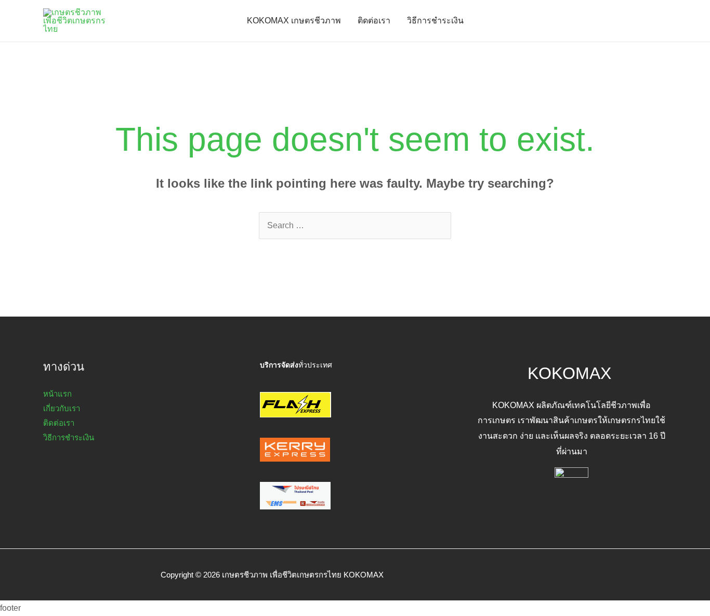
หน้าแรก (57, 393)
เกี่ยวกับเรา (61, 408)
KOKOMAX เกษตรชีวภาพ (294, 20)
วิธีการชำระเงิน (435, 20)
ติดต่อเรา (374, 20)
